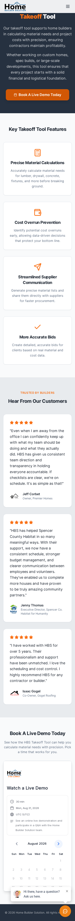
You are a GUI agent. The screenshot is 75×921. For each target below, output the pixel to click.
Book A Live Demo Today (40, 95)
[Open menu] (68, 6)
